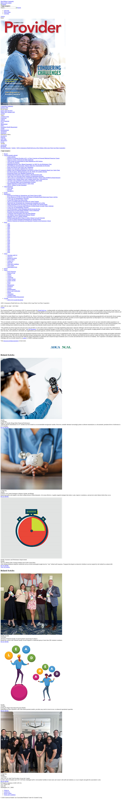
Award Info (4, 145)
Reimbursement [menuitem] (5, 130)
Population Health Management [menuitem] (9, 127)
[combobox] (8, 8)
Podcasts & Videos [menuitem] (6, 134)
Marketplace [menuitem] (4, 140)
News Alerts (7, 12)
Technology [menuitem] (4, 131)
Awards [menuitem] (3, 143)
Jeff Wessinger (32, 329)
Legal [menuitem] (2, 122)
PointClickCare (42, 310)
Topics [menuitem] (2, 115)
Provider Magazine (6, 148)
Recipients (3, 146)
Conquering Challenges (7, 106)
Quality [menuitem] (3, 128)
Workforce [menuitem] (3, 133)
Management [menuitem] (4, 124)
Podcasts (3, 137)
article (24, 338)
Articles (14, 148)
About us (6, 790)
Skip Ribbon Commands (7, 1)
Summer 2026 (4, 107)
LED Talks (3, 139)
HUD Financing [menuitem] (5, 121)
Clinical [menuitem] (3, 119)
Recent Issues (4, 109)
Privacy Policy (8, 793)
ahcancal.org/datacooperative (11, 341)
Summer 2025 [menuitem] (11, 112)
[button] (18, 7)
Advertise (6, 13)
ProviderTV (4, 136)
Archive (3, 113)
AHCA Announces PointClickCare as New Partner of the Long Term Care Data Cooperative (41, 148)
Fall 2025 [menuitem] (9, 110)
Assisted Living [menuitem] (5, 116)
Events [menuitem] (2, 142)
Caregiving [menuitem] (3, 118)
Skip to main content (6, 3)
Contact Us (7, 791)
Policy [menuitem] (2, 125)
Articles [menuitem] (3, 16)
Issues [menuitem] (2, 18)
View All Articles (5, 567)
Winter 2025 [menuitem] (4, 112)
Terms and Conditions (10, 794)
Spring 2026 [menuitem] (4, 110)
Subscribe (6, 10)
